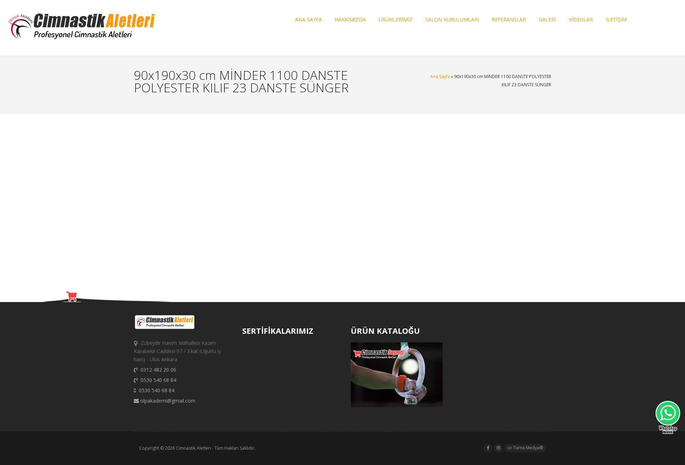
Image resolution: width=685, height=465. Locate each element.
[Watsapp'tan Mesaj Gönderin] (668, 418)
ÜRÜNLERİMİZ (395, 19)
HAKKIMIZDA (350, 19)
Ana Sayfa (440, 76)
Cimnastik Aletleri (193, 448)
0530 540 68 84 (157, 380)
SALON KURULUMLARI (452, 19)
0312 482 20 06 (157, 369)
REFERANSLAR (509, 19)
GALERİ (547, 19)
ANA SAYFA (308, 19)
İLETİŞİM (616, 19)
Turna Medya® (527, 448)
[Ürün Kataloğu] (396, 405)
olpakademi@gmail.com (167, 400)
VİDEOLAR (581, 19)
